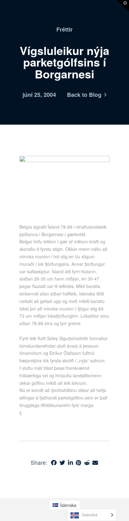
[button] (123, 6)
